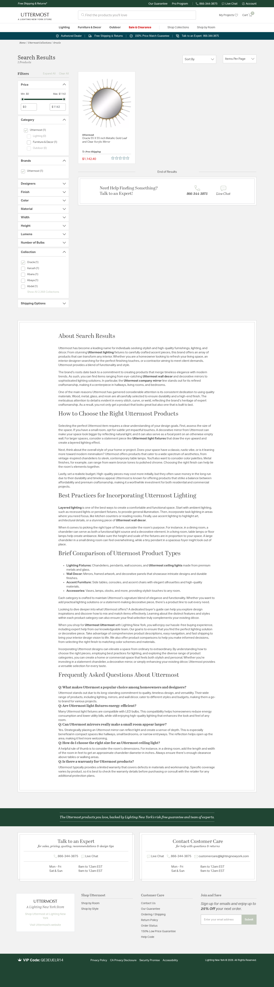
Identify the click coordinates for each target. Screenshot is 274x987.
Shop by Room (90, 903)
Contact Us (148, 903)
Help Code (147, 937)
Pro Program (180, 3)
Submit (249, 919)
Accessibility (170, 960)
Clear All (64, 73)
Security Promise (149, 960)
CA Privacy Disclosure (123, 960)
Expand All (49, 73)
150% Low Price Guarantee (158, 931)
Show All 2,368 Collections (43, 292)
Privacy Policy (98, 960)
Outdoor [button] (115, 27)
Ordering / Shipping (153, 914)
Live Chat (231, 3)
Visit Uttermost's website (45, 925)
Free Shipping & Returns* (32, 3)
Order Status (149, 925)
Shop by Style (89, 909)
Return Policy (149, 920)
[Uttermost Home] (35, 15)
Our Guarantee (157, 3)
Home (22, 42)
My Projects (227, 15)
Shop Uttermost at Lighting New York (45, 916)
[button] (249, 3)
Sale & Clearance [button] (140, 27)
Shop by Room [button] (206, 27)
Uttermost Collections (39, 42)
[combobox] (137, 15)
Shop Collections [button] (178, 27)
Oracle (57, 42)
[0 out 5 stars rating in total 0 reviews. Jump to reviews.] (121, 158)
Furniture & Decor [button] (89, 27)
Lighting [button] (64, 27)
